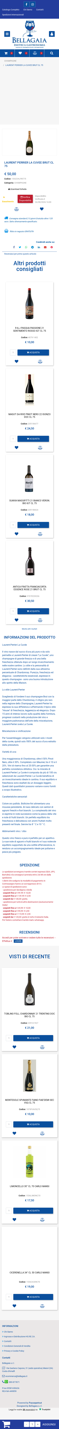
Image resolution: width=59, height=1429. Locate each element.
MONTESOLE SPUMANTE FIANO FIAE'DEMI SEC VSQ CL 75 (29, 1101)
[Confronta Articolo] (16, 209)
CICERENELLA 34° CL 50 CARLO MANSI (30, 1272)
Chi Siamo (27, 9)
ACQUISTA (34, 352)
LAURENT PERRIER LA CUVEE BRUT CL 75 (24, 65)
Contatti (40, 9)
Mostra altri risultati (29, 629)
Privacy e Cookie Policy (14, 1351)
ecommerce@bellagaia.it (16, 1376)
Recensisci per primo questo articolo (20, 254)
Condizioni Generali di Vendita (17, 1346)
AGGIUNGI (49, 1424)
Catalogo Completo (10, 9)
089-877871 (14, 1382)
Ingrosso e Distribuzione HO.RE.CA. (19, 1336)
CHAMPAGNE (10, 61)
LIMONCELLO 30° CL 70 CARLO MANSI (29, 1186)
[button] (29, 142)
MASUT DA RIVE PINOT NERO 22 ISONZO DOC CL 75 (29, 415)
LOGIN (18, 941)
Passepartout (35, 1403)
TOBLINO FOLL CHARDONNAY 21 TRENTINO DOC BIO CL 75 (29, 1015)
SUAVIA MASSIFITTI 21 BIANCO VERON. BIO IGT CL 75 (29, 502)
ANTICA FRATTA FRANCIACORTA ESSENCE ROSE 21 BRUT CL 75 (29, 588)
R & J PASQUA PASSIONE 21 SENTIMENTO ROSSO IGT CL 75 (29, 329)
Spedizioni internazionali (13, 15)
